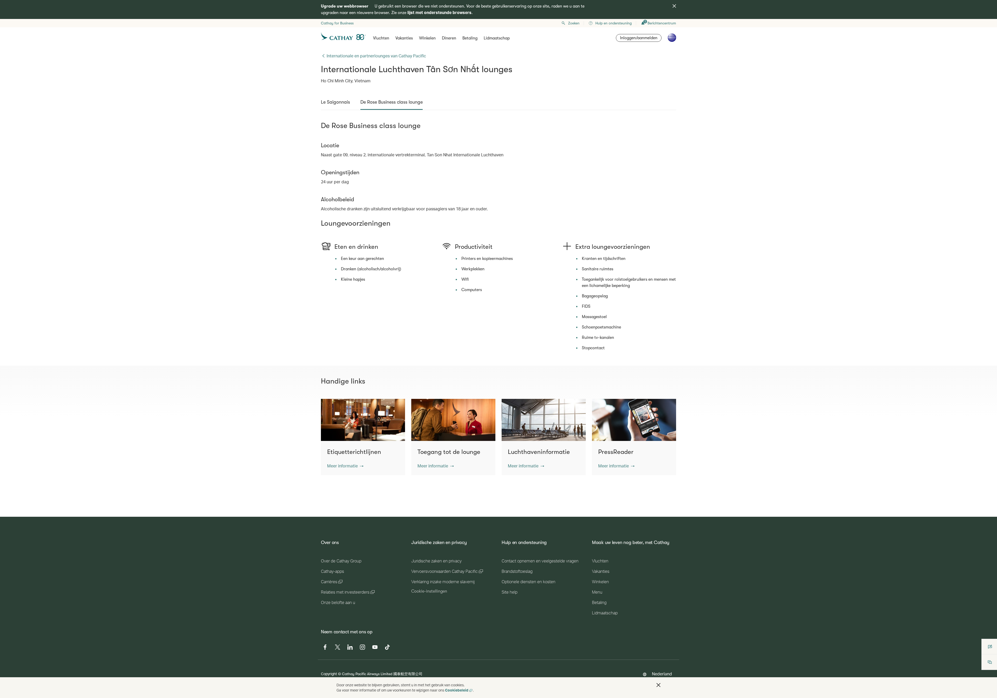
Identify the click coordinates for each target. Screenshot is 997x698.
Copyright (329, 674)
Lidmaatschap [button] (497, 38)
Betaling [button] (469, 38)
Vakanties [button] (404, 38)
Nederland (662, 673)
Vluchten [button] (381, 38)
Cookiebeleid (456, 690)
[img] (674, 6)
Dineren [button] (449, 38)
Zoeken (574, 23)
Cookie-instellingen (429, 591)
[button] (345, 466)
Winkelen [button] (427, 38)
